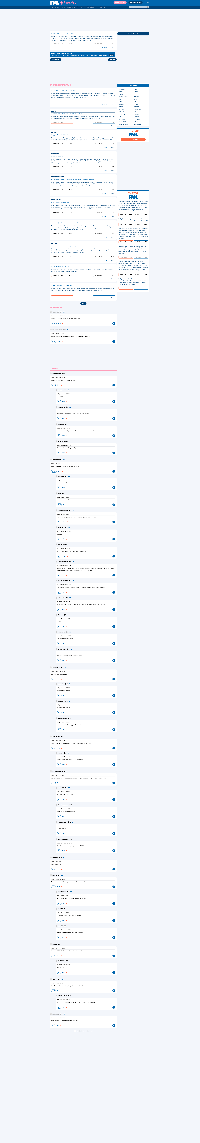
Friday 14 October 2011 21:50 (63, 895)
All (52, 7)
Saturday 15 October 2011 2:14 (64, 548)
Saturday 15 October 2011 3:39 (64, 565)
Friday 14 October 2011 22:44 (63, 497)
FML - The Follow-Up (90, 7)
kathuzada (61, 527)
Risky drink (55, 153)
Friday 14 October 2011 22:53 (63, 912)
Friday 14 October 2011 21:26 (58, 377)
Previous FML (55, 59)
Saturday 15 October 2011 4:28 (64, 601)
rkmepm (60, 753)
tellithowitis (61, 407)
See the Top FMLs (133, 139)
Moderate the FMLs (135, 2)
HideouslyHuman (63, 561)
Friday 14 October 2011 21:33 (58, 948)
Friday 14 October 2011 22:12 (63, 999)
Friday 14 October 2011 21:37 (58, 983)
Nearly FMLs (101, 7)
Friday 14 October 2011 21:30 (58, 740)
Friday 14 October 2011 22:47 (58, 333)
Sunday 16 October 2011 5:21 (63, 757)
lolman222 (61, 476)
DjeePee (54, 979)
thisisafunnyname (57, 330)
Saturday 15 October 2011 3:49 (64, 584)
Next (83, 303)
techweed (55, 857)
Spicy (63, 7)
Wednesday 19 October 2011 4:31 (64, 653)
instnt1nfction (62, 892)
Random (57, 7)
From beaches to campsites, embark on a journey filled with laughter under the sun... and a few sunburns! (82, 54)
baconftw (61, 390)
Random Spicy (71, 7)
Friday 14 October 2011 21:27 (58, 316)
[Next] (91, 1031)
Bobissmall (55, 312)
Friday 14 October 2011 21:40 (63, 394)
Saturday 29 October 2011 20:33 (64, 843)
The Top (79, 7)
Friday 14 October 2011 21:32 (58, 861)
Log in (147, 2)
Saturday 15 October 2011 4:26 (64, 411)
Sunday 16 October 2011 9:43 (64, 445)
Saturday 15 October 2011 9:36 (64, 930)
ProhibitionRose (62, 822)
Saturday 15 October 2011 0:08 (64, 531)
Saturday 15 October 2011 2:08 (64, 826)
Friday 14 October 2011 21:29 (58, 671)
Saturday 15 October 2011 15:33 (64, 636)
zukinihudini (56, 1014)
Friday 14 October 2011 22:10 (63, 722)
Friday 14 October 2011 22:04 (63, 480)
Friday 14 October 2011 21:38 (63, 688)
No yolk (54, 132)
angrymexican (62, 649)
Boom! (53, 111)
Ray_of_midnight (63, 580)
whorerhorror (56, 667)
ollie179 (54, 875)
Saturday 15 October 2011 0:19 (64, 964)
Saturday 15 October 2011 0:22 (64, 809)
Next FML (112, 59)
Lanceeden (61, 684)
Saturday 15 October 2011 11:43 (64, 619)
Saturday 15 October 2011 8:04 (64, 428)
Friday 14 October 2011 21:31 (57, 775)
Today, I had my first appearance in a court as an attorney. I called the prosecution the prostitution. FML (133, 220)
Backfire (54, 243)
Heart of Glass (56, 200)
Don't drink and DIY (58, 176)
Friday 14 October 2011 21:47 (63, 705)
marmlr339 (61, 701)
